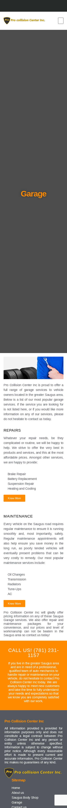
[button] (60, 21)
